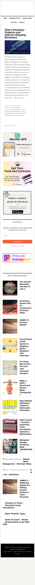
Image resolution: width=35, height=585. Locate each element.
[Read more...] (19, 98)
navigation (16, 109)
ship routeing (16, 113)
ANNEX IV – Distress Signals (25, 322)
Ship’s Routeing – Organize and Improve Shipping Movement (15, 33)
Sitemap (27, 547)
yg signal (21, 115)
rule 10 (23, 109)
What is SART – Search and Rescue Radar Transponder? (25, 388)
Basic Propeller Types (15, 514)
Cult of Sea (17, 8)
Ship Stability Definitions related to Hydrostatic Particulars (26, 405)
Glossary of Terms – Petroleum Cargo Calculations (13, 505)
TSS (14, 115)
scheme (7, 111)
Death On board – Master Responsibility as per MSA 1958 (16, 522)
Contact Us (20, 547)
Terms (13, 547)
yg (16, 115)
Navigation (16, 107)
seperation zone (15, 111)
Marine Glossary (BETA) (17, 549)
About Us (7, 547)
